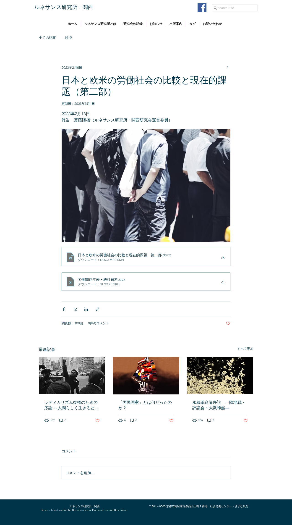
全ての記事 (47, 37)
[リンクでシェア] (97, 309)
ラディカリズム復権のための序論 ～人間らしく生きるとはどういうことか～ (71, 405)
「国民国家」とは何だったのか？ (145, 405)
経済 (68, 37)
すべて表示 (245, 348)
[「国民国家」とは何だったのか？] (146, 375)
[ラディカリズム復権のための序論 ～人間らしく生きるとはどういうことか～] (72, 375)
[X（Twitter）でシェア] (75, 309)
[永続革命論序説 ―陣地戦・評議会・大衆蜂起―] (220, 375)
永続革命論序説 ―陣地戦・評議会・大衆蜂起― (219, 405)
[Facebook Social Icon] (202, 7)
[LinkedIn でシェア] (86, 309)
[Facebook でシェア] (64, 309)
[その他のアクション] (227, 67)
